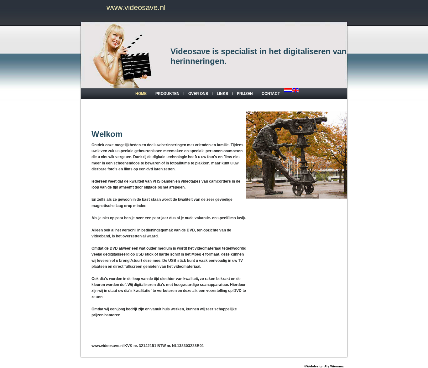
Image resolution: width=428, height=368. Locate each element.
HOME (141, 93)
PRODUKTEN (167, 93)
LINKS (222, 93)
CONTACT (271, 93)
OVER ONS (198, 93)
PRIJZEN (245, 93)
